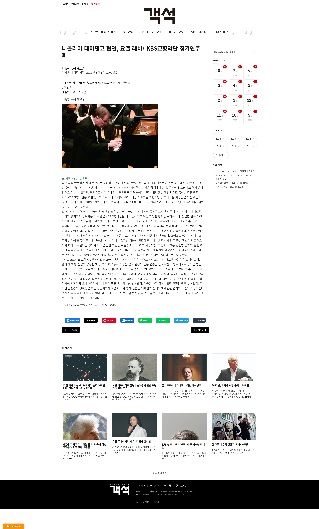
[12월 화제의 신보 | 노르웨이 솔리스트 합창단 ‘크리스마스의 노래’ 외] (85, 367)
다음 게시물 (198, 329)
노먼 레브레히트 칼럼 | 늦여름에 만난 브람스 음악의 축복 (134, 386)
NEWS (128, 32)
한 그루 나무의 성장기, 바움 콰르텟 (230, 444)
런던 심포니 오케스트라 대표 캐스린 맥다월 (183, 446)
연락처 (167, 485)
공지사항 (75, 4)
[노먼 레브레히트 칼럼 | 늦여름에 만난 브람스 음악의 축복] (134, 367)
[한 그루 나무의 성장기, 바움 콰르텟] (234, 426)
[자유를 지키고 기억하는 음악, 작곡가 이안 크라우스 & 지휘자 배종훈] (85, 426)
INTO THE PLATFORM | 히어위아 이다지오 (235, 171)
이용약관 (155, 485)
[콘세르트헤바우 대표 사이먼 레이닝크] (184, 367)
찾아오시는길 (183, 485)
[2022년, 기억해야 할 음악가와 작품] (234, 367)
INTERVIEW (151, 32)
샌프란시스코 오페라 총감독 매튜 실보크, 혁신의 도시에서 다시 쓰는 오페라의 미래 (253, 187)
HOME (64, 4)
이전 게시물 (72, 329)
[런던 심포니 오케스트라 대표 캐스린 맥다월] (184, 426)
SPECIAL (198, 32)
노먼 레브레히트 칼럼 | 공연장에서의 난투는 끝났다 (239, 183)
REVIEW (176, 32)
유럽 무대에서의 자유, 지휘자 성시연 (131, 441)
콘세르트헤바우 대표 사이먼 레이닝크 (181, 385)
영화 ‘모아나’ (221, 179)
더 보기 (221, 155)
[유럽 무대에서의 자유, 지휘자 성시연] (134, 425)
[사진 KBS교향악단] (110, 136)
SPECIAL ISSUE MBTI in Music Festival (234, 175)
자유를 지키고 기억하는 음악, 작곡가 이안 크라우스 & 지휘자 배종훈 (84, 446)
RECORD (220, 32)
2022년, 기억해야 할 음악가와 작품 (230, 385)
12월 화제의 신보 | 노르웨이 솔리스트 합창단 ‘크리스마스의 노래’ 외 (84, 386)
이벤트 (85, 4)
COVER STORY (103, 32)
